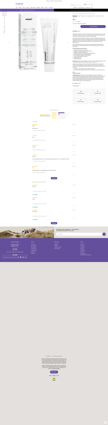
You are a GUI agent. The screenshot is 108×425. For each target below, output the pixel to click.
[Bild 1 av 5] (4, 14)
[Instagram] (52, 375)
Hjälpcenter (56, 243)
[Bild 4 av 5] (4, 27)
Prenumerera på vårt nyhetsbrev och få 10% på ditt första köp (81, 10)
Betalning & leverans (57, 247)
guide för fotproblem (56, 368)
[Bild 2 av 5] (4, 18)
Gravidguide (82, 247)
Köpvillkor (56, 245)
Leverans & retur (77, 83)
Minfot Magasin (33, 247)
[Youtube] (54, 375)
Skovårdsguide (83, 253)
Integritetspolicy (34, 250)
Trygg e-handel (33, 248)
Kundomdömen (33, 245)
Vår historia (33, 243)
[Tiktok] (56, 375)
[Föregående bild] (8, 43)
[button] (75, 21)
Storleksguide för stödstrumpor (85, 254)
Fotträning (82, 245)
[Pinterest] (58, 375)
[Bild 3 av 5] (4, 23)
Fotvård (74, 13)
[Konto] (89, 4)
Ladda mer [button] (54, 178)
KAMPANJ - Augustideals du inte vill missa (27, 10)
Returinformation (57, 248)
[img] (34, 124)
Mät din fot (82, 251)
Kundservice (76, 85)
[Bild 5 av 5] (4, 32)
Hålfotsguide (82, 250)
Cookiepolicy (33, 251)
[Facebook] (50, 375)
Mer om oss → (54, 372)
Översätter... (36, 194)
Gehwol (78, 31)
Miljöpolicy (33, 253)
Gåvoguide (82, 248)
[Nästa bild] (68, 43)
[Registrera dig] (104, 234)
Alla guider (82, 243)
